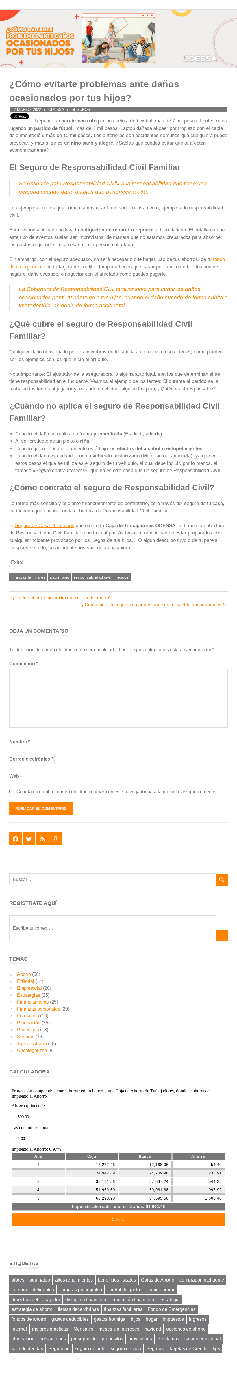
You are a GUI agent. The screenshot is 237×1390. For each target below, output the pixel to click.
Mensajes (83, 1329)
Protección (28, 1029)
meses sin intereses (119, 1329)
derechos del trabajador (36, 1299)
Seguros (80, 109)
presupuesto (84, 1338)
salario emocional (202, 1338)
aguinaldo (39, 1279)
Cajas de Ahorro (157, 1279)
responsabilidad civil (92, 577)
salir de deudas (27, 1348)
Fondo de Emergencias (172, 1309)
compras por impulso (80, 1289)
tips (216, 1348)
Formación (28, 1015)
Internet (19, 1329)
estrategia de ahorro (32, 1309)
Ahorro (24, 974)
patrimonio (59, 577)
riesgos (122, 577)
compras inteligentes (33, 1289)
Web (14, 776)
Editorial (25, 981)
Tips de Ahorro (32, 1043)
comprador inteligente (201, 1279)
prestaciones (53, 1338)
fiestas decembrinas (78, 1309)
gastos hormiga (109, 1319)
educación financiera (133, 1299)
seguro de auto (90, 1348)
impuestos (173, 1319)
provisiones (140, 1338)
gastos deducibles (70, 1319)
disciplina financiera (85, 1299)
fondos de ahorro (29, 1319)
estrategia (170, 1299)
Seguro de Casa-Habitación (44, 525)
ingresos (198, 1319)
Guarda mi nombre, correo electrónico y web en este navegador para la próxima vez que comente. (116, 791)
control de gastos (124, 1289)
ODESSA (56, 109)
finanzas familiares (28, 577)
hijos (135, 1319)
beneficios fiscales (117, 1279)
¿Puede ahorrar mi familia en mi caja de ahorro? (62, 597)
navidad (153, 1329)
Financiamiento (33, 1002)
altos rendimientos (74, 1279)
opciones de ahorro (186, 1329)
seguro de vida (126, 1348)
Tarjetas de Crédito (188, 1348)
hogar (152, 1319)
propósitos (112, 1338)
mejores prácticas (50, 1329)
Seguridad (59, 1348)
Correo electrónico (31, 759)
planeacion (23, 1338)
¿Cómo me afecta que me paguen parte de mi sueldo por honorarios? (153, 604)
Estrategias (28, 995)
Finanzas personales (38, 1009)
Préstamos (168, 1338)
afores (18, 1279)
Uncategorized (32, 1050)
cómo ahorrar (161, 1289)
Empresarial (29, 988)
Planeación (28, 1022)
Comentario (23, 663)
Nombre (19, 741)
